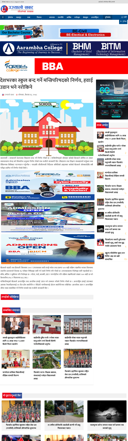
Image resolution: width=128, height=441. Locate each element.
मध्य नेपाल (29, 19)
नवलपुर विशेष (18, 19)
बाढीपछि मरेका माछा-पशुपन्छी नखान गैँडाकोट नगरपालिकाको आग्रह (76, 341)
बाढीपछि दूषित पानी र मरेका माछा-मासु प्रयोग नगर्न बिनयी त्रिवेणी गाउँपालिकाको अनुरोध (46, 341)
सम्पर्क (113, 2)
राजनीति (61, 17)
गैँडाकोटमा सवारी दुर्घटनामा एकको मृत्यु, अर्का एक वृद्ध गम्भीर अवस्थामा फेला (115, 243)
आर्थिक (69, 17)
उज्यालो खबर (9, 94)
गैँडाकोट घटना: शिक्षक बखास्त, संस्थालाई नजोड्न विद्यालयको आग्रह (45, 375)
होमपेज (10, 17)
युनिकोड (107, 17)
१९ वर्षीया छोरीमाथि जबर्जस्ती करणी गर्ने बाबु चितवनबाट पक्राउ (113, 216)
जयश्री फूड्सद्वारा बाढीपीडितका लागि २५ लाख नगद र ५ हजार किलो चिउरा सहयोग (14, 341)
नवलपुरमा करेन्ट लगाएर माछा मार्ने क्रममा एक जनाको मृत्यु (114, 229)
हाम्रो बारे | (101, 2)
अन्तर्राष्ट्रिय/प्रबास (95, 19)
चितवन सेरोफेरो (39, 19)
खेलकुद (85, 17)
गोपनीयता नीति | (107, 2)
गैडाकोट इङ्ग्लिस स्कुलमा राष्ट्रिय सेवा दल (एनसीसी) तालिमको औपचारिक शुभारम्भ (77, 374)
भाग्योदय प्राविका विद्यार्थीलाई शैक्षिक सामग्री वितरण (13, 374)
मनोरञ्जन (77, 17)
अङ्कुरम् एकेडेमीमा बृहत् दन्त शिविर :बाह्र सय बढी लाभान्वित (115, 256)
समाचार (52, 17)
